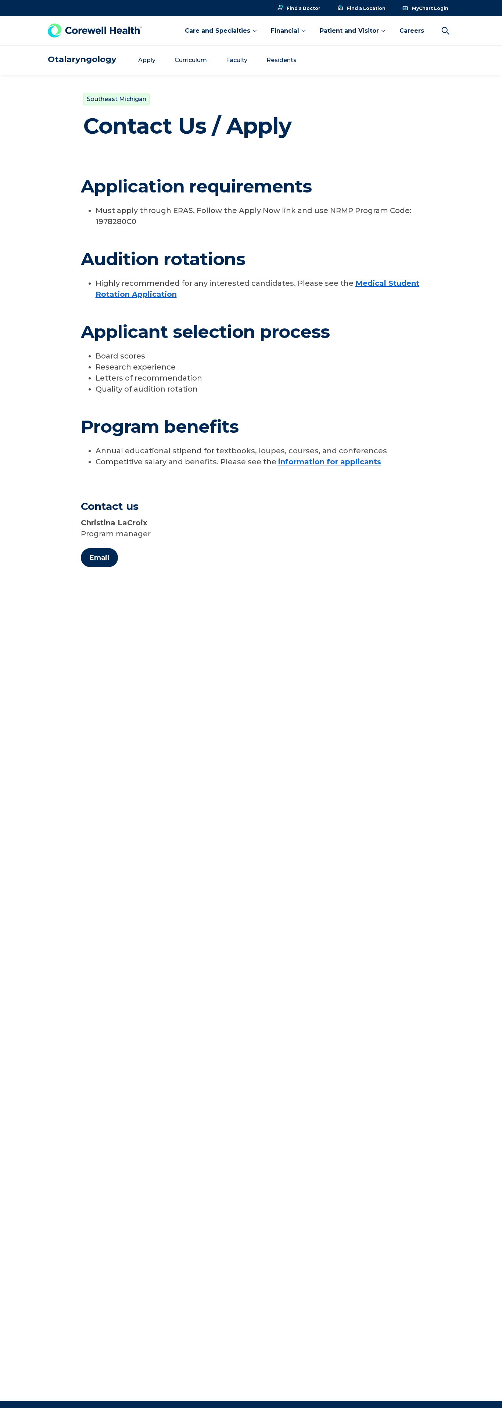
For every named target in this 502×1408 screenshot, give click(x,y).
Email (99, 558)
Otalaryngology (82, 59)
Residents (281, 60)
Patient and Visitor (349, 30)
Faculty (236, 60)
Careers (411, 30)
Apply (146, 60)
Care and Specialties (217, 30)
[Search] (445, 31)
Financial (285, 30)
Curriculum (191, 60)
